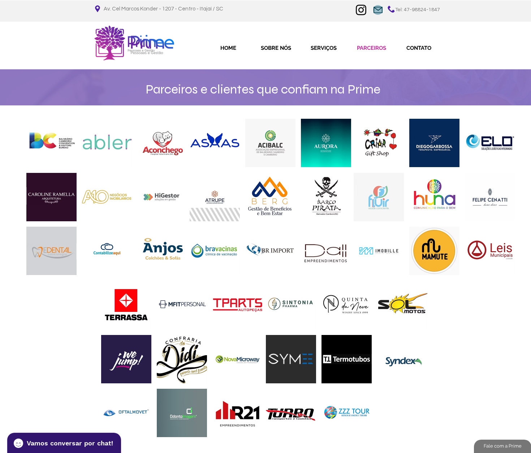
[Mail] (378, 10)
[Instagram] (361, 10)
